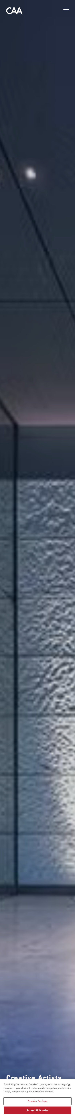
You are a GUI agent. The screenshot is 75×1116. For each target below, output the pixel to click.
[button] (66, 10)
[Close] (69, 1085)
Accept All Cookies (37, 1110)
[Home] (14, 11)
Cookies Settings (37, 1101)
